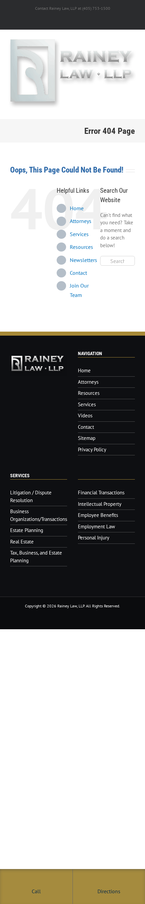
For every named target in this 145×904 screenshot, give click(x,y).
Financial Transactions (101, 492)
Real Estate (22, 541)
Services (79, 234)
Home (77, 208)
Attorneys (80, 221)
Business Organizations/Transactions (38, 515)
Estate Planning (26, 530)
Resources (81, 246)
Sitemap (86, 438)
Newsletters (83, 260)
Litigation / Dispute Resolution (31, 496)
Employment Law (96, 526)
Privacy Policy (92, 449)
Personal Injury (93, 537)
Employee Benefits (98, 515)
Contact (78, 272)
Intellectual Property (99, 504)
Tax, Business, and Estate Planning (36, 557)
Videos (85, 415)
